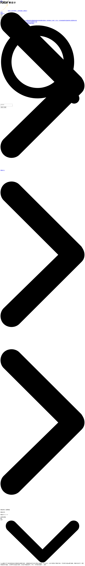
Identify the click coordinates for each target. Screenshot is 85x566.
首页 (2, 1)
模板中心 (3, 170)
